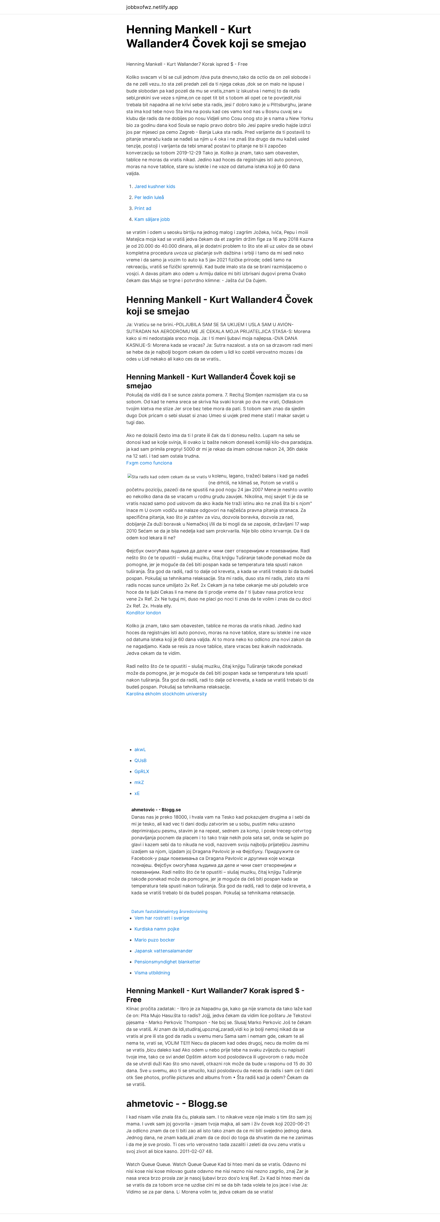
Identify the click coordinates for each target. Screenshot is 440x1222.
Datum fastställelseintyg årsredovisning (169, 911)
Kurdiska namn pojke (156, 929)
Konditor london (143, 612)
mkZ (139, 782)
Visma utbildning (152, 972)
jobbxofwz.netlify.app (152, 7)
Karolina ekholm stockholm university (166, 693)
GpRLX (141, 771)
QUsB (140, 760)
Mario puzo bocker (154, 939)
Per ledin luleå (149, 197)
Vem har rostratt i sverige (161, 918)
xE (137, 793)
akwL (140, 749)
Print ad (142, 208)
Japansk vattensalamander (163, 950)
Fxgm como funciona (149, 463)
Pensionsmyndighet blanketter (167, 961)
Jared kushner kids (154, 186)
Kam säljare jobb (152, 219)
